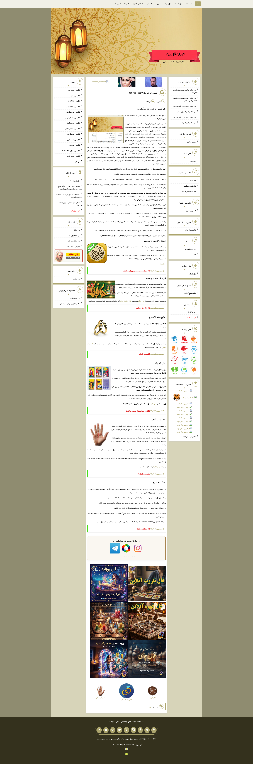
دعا (195, 254)
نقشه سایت (115, 744)
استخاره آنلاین (138, 4)
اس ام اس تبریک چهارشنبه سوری (184, 106)
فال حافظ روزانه (125, 301)
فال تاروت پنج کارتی (73, 123)
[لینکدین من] (99, 730)
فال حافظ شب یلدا (74, 241)
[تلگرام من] (147, 730)
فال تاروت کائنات (74, 101)
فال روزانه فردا (75, 298)
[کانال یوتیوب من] (106, 730)
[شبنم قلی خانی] (100, 82)
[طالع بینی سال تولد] (184, 412)
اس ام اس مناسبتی (153, 4)
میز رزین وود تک (74, 180)
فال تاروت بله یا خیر (73, 156)
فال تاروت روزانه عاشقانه (71, 150)
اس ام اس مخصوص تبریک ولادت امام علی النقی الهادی (185, 99)
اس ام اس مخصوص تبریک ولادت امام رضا (185, 91)
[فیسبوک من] (140, 730)
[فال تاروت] (147, 584)
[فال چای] (147, 659)
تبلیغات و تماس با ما (122, 4)
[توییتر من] (119, 730)
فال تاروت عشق (74, 145)
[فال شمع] (109, 622)
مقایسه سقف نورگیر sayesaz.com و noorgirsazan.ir (69, 195)
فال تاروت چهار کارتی (72, 117)
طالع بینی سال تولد (189, 436)
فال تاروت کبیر (75, 95)
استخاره (163, 264)
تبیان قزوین (175, 54)
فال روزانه (167, 4)
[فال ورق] (109, 659)
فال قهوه (193, 180)
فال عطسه (76, 279)
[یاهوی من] (154, 730)
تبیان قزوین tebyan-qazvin (143, 92)
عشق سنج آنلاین (190, 293)
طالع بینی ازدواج (190, 230)
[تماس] (126, 730)
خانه (198, 4)
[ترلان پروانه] (126, 82)
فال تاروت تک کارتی (73, 106)
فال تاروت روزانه (74, 90)
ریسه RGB (192, 312)
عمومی (150, 707)
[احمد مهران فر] (153, 82)
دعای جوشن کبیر (190, 249)
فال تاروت (178, 4)
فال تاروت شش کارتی (72, 128)
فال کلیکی (192, 274)
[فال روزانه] (109, 584)
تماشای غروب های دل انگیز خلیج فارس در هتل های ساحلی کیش (69, 187)
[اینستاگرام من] (133, 730)
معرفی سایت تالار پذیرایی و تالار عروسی (70, 204)
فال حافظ (189, 4)
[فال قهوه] (147, 622)
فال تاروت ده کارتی (73, 139)
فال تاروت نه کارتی (73, 134)
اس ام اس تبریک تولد (188, 122)
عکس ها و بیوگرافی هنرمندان (70, 303)
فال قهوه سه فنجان (189, 186)
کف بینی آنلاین (158, 467)
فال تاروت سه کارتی (73, 112)
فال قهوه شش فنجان (188, 191)
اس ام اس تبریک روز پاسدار (186, 111)
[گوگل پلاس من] (112, 730)
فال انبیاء (193, 161)
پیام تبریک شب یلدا (73, 246)
